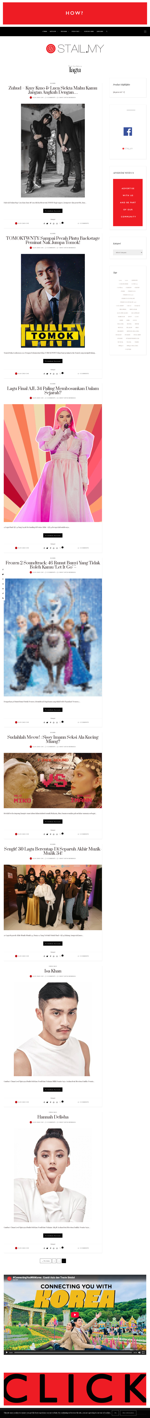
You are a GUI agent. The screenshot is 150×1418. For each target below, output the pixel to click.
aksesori (134, 280)
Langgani (100, 31)
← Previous (46, 1261)
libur (121, 320)
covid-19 (134, 284)
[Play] (7, 1352)
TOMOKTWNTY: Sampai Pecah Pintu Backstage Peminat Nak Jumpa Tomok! (53, 240)
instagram (133, 309)
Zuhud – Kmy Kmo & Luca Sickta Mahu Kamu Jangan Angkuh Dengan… (53, 90)
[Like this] (61, 223)
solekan (118, 335)
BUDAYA (52, 83)
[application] (75, 1315)
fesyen (137, 287)
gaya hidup (120, 306)
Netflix (120, 327)
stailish (127, 335)
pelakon (129, 327)
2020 (126, 280)
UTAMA (45, 31)
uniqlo (121, 346)
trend (137, 342)
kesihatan (121, 316)
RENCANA (64, 31)
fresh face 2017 (128, 295)
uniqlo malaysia (132, 346)
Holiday (137, 306)
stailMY (120, 338)
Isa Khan (52, 971)
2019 (120, 280)
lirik (128, 320)
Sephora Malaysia (133, 331)
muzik (137, 324)
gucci (129, 306)
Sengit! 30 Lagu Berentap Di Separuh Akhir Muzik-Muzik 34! (53, 851)
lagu (136, 316)
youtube (128, 349)
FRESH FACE (75, 31)
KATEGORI (53, 31)
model (129, 324)
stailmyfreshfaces (132, 338)
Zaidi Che (40, 97)
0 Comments (51, 97)
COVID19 (120, 287)
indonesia (123, 309)
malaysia (121, 324)
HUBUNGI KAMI (89, 31)
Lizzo (135, 320)
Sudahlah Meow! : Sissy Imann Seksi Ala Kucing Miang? (52, 739)
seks (137, 327)
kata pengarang (122, 313)
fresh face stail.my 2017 (128, 302)
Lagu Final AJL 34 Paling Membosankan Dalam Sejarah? (53, 391)
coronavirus (123, 284)
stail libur (137, 335)
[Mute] (139, 1352)
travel (129, 342)
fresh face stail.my (128, 298)
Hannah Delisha (52, 1117)
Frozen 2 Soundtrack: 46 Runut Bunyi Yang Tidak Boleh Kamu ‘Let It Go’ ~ (53, 565)
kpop (130, 316)
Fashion (128, 287)
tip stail (120, 342)
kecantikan (135, 313)
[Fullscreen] (143, 1352)
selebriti (120, 331)
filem (123, 291)
